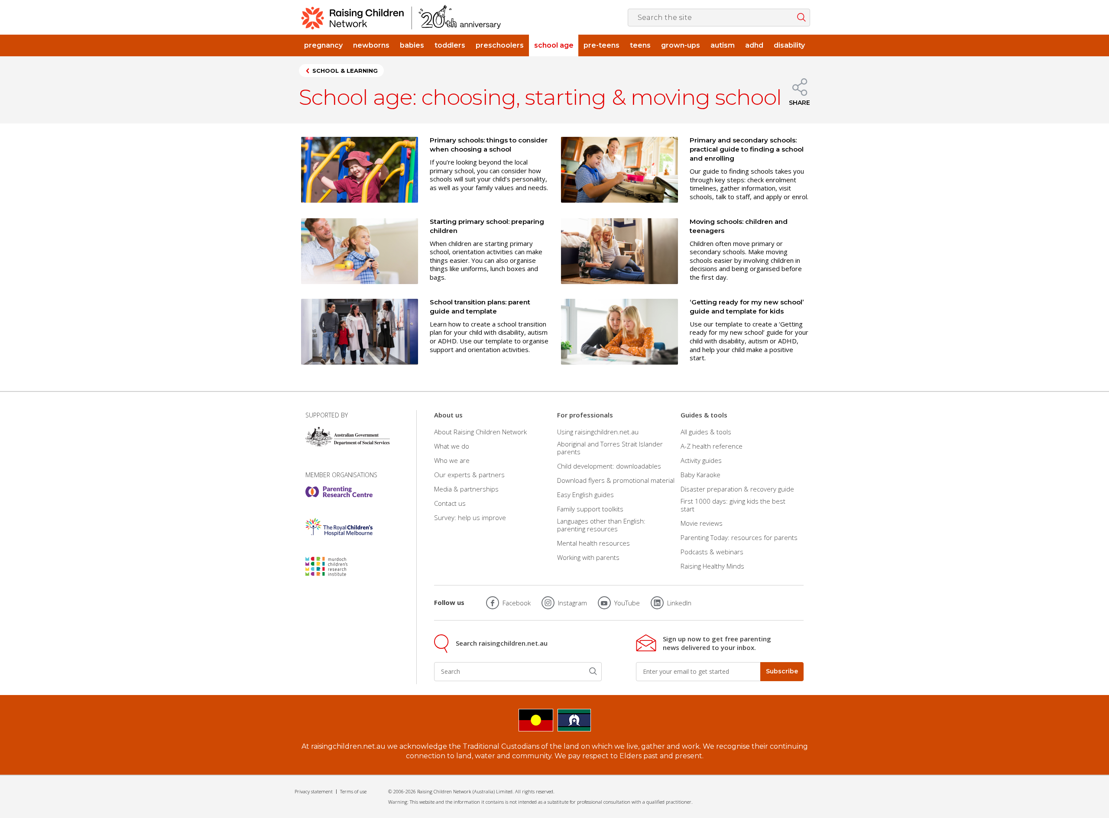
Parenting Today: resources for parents (739, 537)
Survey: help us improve (470, 517)
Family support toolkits (590, 509)
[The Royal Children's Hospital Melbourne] (339, 527)
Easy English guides (585, 494)
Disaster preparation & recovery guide (737, 489)
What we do (451, 446)
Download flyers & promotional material (615, 480)
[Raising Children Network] (401, 17)
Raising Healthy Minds (712, 566)
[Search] (593, 671)
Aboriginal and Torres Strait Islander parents (610, 448)
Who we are (452, 460)
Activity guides (701, 460)
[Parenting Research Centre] (339, 492)
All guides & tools (706, 431)
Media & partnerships (466, 489)
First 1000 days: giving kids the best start (733, 505)
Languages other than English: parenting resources (601, 525)
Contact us (450, 503)
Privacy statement (314, 791)
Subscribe (782, 671)
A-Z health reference (712, 446)
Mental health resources (593, 543)
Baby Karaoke (700, 475)
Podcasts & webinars (712, 552)
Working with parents (588, 557)
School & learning (345, 70)
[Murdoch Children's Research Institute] (339, 566)
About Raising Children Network (480, 431)
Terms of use (353, 791)
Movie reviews (702, 523)
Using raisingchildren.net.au (598, 431)
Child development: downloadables (609, 466)
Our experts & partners (469, 475)
